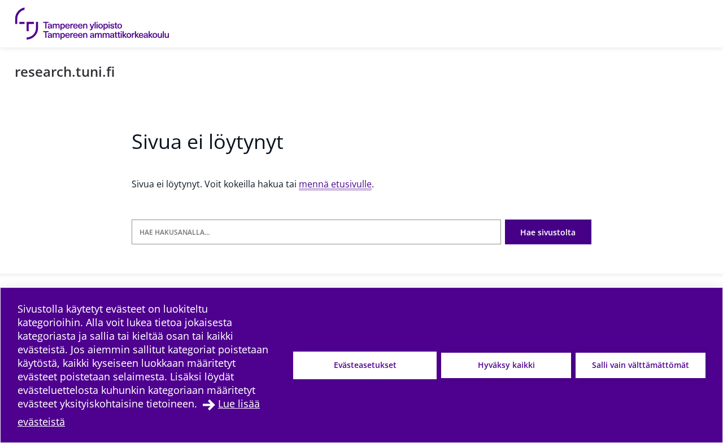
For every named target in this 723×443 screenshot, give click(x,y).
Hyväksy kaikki (506, 364)
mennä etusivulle (335, 184)
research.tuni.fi (65, 71)
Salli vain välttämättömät (640, 364)
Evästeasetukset (365, 364)
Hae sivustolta (548, 232)
